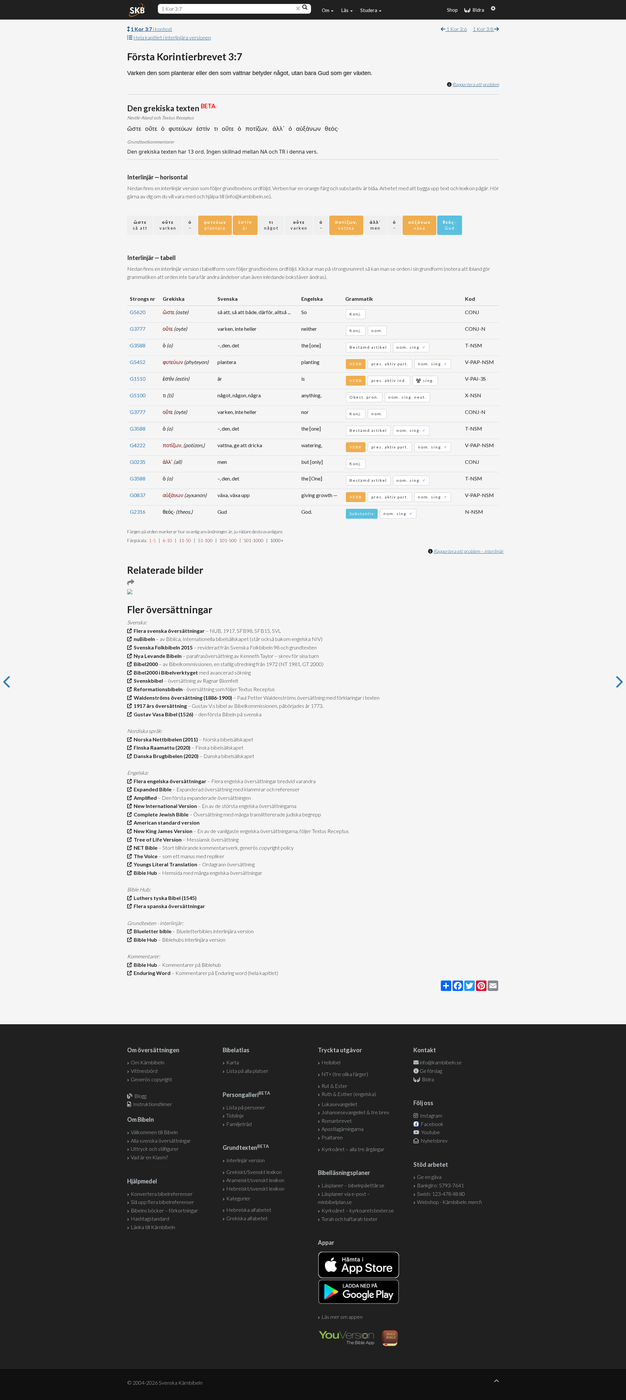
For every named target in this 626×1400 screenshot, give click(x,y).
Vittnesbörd (144, 1071)
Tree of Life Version (157, 839)
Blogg (140, 1096)
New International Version (164, 806)
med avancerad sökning (224, 672)
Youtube (430, 1132)
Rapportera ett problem (476, 84)
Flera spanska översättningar (168, 906)
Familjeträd (239, 1124)
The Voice (144, 856)
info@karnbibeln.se (441, 1062)
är (245, 225)
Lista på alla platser (247, 1071)
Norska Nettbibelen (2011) (165, 739)
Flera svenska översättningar (168, 631)
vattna (346, 225)
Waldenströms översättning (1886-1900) (182, 697)
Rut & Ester (334, 1086)
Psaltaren (332, 1137)
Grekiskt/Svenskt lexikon (254, 1172)
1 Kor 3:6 (456, 29)
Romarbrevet (336, 1121)
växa (419, 225)
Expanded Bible (151, 789)
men (375, 225)
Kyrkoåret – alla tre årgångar (352, 1149)
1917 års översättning (159, 706)
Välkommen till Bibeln (154, 1132)
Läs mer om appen (342, 1317)
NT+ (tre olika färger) (344, 1074)
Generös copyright (151, 1079)
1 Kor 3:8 (483, 29)
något (271, 225)
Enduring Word (151, 973)
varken (167, 225)
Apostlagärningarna (342, 1129)
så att (140, 225)
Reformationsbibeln (157, 689)
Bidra (477, 10)
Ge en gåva (429, 1177)
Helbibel (330, 1062)
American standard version (166, 822)
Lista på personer (245, 1107)
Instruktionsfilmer (152, 1104)
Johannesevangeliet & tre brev (355, 1112)
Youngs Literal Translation (164, 864)
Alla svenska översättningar (161, 1140)
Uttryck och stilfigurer (155, 1149)
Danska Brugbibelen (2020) (165, 756)
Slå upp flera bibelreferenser (162, 1202)
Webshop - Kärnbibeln (449, 1202)
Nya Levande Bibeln (157, 656)
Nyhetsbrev (434, 1140)
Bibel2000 (145, 664)
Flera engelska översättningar (169, 781)
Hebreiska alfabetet (248, 1210)
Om (326, 10)
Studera (369, 10)
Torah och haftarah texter (349, 1219)
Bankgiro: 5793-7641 (440, 1185)
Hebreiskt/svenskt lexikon (255, 1188)
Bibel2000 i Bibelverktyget (165, 672)
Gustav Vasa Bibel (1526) (162, 714)
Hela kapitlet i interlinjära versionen (172, 37)
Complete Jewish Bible (160, 814)
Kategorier (238, 1198)
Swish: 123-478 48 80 (441, 1194)
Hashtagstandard (150, 1218)
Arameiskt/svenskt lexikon (255, 1180)
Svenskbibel (147, 680)
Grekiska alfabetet (247, 1218)
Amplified (144, 798)
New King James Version (162, 831)
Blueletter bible (151, 931)
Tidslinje (235, 1115)
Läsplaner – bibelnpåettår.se (352, 1185)
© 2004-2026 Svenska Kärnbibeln (164, 1382)
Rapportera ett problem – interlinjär (469, 551)
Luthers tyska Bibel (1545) (164, 898)
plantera (215, 225)
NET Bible (144, 848)
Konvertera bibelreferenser (162, 1194)
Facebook (431, 1124)
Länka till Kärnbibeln (153, 1227)
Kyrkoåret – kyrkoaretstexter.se (357, 1210)
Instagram (430, 1115)
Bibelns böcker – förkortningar (164, 1210)
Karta (232, 1062)
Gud (449, 225)
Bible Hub (144, 873)
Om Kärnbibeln (147, 1062)
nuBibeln (143, 639)
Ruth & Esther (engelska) (348, 1094)
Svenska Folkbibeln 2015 (162, 647)
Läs (345, 10)
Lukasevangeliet (339, 1104)
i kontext (151, 29)
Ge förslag (431, 1071)
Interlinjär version (245, 1160)
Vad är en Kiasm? (149, 1157)
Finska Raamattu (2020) (161, 747)
